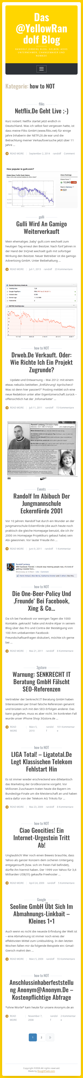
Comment (69, 153)
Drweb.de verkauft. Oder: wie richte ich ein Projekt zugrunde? (41, 362)
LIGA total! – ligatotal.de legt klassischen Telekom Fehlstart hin (41, 761)
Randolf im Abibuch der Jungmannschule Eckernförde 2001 (41, 503)
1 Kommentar (63, 548)
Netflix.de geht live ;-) (41, 110)
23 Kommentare (64, 269)
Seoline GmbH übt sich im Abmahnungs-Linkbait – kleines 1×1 (41, 914)
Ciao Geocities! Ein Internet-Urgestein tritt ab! (41, 837)
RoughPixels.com (46, 1071)
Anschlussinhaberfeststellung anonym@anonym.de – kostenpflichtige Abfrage (41, 989)
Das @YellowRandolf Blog (41, 27)
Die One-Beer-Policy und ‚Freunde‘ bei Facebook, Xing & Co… (41, 601)
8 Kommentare (65, 651)
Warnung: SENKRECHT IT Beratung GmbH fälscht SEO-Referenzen (42, 681)
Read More (17, 153)
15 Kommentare (65, 407)
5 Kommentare (66, 883)
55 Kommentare (66, 959)
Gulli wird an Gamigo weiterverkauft (41, 227)
